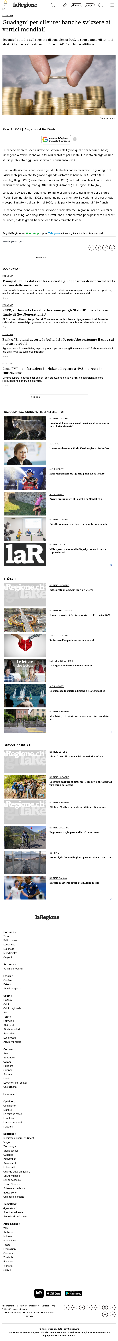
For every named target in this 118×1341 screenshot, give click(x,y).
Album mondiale (12, 1041)
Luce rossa (9, 1037)
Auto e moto (10, 1163)
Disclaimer (22, 1306)
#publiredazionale (13, 1212)
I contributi (9, 1118)
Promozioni (9, 1249)
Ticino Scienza (11, 1184)
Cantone (9, 932)
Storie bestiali (10, 1150)
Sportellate (9, 1033)
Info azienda (10, 1240)
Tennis (7, 1016)
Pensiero (8, 1065)
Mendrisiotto (10, 953)
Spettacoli (9, 1057)
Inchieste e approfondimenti (18, 1138)
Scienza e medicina (14, 1188)
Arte (5, 1053)
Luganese (8, 948)
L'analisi (7, 1109)
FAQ (53, 1306)
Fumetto (8, 1261)
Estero (7, 976)
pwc (22, 241)
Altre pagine (11, 1223)
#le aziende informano (15, 1216)
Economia (9, 1094)
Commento (9, 1105)
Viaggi (6, 1142)
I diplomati (9, 1167)
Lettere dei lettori (12, 1122)
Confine (7, 980)
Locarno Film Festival (15, 1082)
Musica (7, 1078)
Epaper (89, 5)
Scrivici (7, 1269)
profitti (14, 241)
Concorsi (8, 1253)
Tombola (8, 1257)
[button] (66, 1307)
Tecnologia (9, 1146)
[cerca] (53, 5)
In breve (7, 1236)
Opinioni (8, 1101)
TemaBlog (9, 1203)
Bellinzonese (10, 940)
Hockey (7, 999)
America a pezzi (12, 988)
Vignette (8, 1265)
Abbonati (76, 5)
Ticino (6, 936)
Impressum (34, 1306)
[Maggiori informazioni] (75, 139)
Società (7, 1074)
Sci (5, 1012)
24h (5, 1228)
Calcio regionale (12, 1008)
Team (6, 1244)
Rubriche (9, 1133)
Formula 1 (8, 1020)
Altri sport (8, 1025)
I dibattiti (8, 1126)
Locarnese (9, 944)
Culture (8, 1049)
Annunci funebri (20, 1309)
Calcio (6, 1004)
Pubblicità (6, 1309)
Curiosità (8, 1154)
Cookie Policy (32, 1312)
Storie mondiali (11, 1029)
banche (6, 241)
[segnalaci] (65, 5)
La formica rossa (12, 1113)
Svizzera (9, 964)
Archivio (8, 1232)
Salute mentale (11, 1175)
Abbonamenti (8, 1306)
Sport (7, 995)
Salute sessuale (12, 1179)
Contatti (45, 1306)
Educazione (10, 1192)
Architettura (9, 1158)
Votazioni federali (13, 968)
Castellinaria (10, 1086)
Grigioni (7, 957)
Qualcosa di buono (13, 1196)
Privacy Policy (14, 1312)
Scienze (7, 1070)
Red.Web (48, 129)
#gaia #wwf (10, 1208)
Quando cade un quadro (16, 1171)
